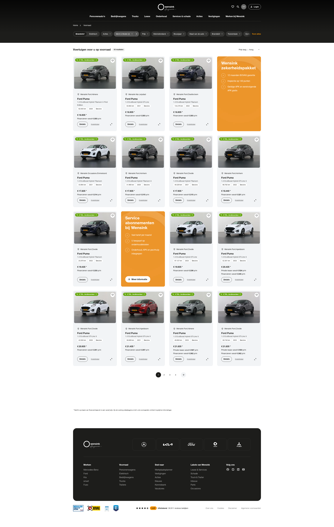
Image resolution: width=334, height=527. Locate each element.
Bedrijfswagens (126, 477)
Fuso (86, 484)
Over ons (209, 508)
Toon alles (256, 34)
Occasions (196, 488)
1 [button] (158, 375)
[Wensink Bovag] (94, 508)
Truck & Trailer (197, 477)
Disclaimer (232, 508)
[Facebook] (227, 469)
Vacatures (159, 488)
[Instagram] (233, 469)
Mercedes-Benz (91, 469)
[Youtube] (243, 469)
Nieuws (158, 481)
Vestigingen (160, 473)
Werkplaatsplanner (163, 469)
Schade (194, 473)
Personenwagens (127, 469)
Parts (193, 484)
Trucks (122, 481)
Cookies (220, 508)
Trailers (122, 484)
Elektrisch (124, 473)
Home (75, 25)
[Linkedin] (238, 469)
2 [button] (164, 375)
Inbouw (194, 481)
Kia (85, 477)
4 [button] (175, 375)
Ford (86, 473)
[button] (183, 374)
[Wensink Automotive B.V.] (167, 6)
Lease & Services (199, 469)
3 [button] (169, 375)
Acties (158, 477)
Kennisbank (160, 484)
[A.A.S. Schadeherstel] (116, 508)
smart (86, 481)
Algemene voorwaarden (251, 508)
